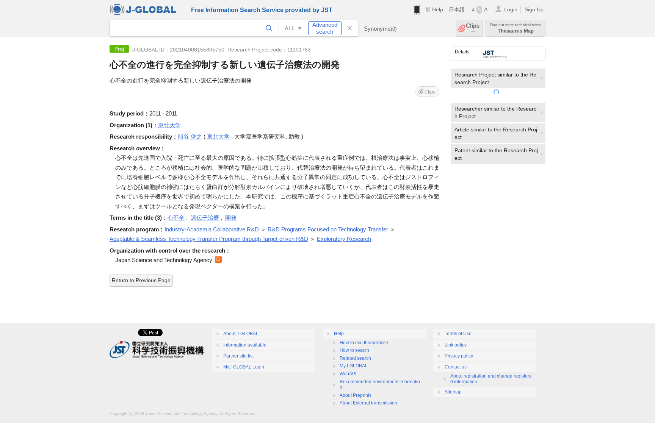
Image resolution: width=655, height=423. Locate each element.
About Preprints (355, 395)
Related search (355, 358)
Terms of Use (458, 333)
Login (510, 9)
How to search (354, 350)
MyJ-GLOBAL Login (243, 367)
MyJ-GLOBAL (354, 365)
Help (437, 9)
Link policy (456, 345)
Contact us (456, 367)
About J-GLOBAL (241, 333)
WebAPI (348, 373)
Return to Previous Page (141, 280)
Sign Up (534, 9)
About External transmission (368, 403)
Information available (244, 345)
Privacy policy (459, 356)
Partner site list (238, 356)
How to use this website (364, 342)
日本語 (457, 9)
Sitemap (453, 392)
